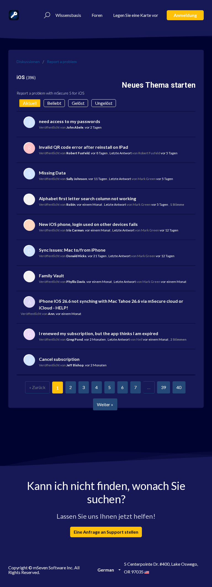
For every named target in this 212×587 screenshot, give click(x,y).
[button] (46, 15)
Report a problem (62, 61)
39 (163, 387)
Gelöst (78, 103)
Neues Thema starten (158, 85)
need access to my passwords (69, 121)
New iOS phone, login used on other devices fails (88, 224)
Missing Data (52, 172)
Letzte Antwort (121, 153)
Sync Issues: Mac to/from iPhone (72, 249)
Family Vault (51, 275)
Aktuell (30, 103)
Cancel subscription (59, 359)
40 (178, 387)
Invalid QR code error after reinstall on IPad (83, 147)
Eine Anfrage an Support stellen (106, 531)
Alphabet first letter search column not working (87, 198)
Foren (97, 15)
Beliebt (54, 103)
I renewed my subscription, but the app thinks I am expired (98, 333)
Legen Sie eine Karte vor (135, 15)
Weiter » (105, 404)
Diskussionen (28, 61)
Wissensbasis (68, 15)
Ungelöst (103, 103)
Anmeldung (185, 15)
